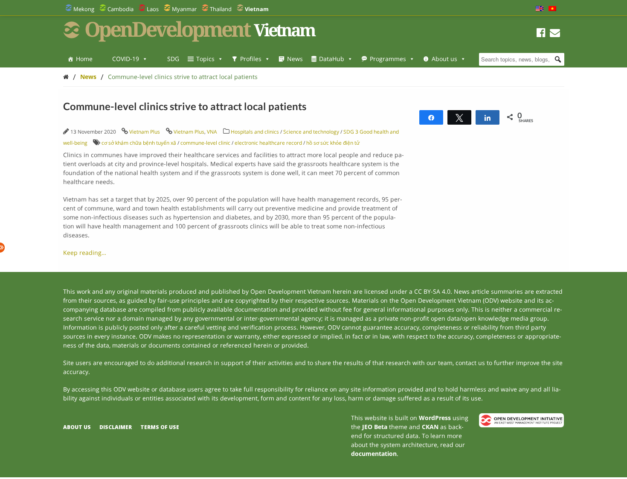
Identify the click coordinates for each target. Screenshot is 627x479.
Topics (205, 59)
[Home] (66, 77)
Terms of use (159, 427)
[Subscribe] (555, 34)
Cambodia (120, 9)
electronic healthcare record (268, 142)
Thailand (221, 9)
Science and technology (311, 131)
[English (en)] (539, 9)
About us (444, 59)
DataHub (331, 59)
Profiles (250, 59)
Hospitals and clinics (255, 131)
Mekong (83, 9)
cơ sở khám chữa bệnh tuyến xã (139, 142)
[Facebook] (541, 34)
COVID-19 (125, 59)
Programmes (388, 59)
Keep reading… (84, 252)
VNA (212, 131)
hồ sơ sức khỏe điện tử (333, 142)
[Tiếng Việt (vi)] (552, 9)
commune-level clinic (205, 142)
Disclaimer (115, 427)
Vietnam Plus (144, 131)
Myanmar (184, 9)
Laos (153, 9)
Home (84, 59)
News (295, 59)
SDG (173, 59)
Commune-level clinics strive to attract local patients (183, 77)
